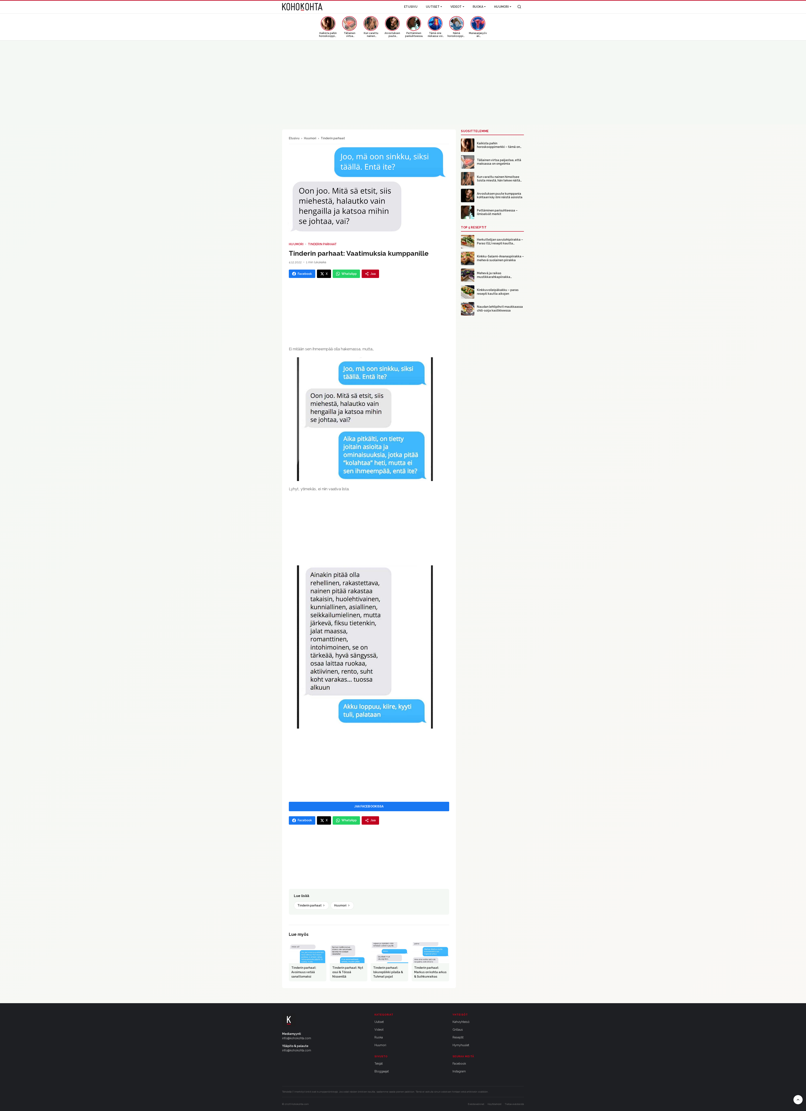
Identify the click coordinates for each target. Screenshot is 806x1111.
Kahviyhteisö (461, 1022)
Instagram (459, 1071)
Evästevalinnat (476, 1104)
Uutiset (433, 6)
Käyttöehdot (494, 1104)
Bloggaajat (381, 1071)
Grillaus (458, 1029)
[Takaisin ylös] (798, 1099)
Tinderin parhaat (333, 138)
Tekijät (378, 1063)
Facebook (459, 1063)
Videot (456, 6)
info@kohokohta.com (296, 1038)
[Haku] (519, 6)
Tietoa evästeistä (514, 1104)
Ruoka (478, 6)
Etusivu (410, 6)
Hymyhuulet (461, 1045)
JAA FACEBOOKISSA (368, 806)
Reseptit (458, 1037)
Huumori (501, 6)
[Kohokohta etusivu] (302, 6)
